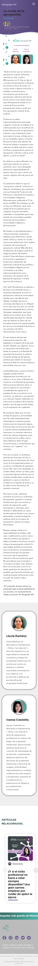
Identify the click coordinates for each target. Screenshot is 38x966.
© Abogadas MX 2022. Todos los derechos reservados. (19, 962)
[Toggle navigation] (34, 3)
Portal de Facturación (7, 956)
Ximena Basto (18, 864)
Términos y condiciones (24, 956)
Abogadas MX (9, 4)
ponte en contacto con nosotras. (18, 947)
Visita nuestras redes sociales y (18, 945)
